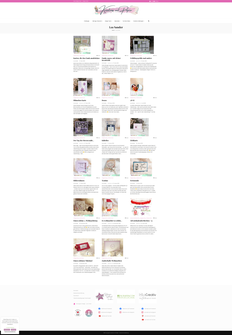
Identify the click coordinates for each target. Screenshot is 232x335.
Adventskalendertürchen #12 (141, 221)
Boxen (104, 100)
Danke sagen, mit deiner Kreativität (111, 59)
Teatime (105, 180)
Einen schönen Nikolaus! (83, 261)
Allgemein (76, 55)
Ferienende (134, 180)
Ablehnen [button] (13, 329)
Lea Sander (75, 61)
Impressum (76, 295)
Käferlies (105, 140)
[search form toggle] (148, 21)
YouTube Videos (126, 21)
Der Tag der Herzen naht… (83, 140)
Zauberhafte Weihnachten (112, 261)
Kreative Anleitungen (138, 21)
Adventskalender (134, 218)
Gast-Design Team (77, 1)
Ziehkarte (134, 140)
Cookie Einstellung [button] (10, 327)
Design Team (85, 1)
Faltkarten (82, 55)
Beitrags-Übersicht (97, 21)
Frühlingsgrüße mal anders (141, 58)
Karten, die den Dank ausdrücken (86, 58)
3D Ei (132, 100)
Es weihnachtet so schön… (112, 221)
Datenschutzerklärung (78, 293)
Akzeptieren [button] (7, 329)
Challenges (86, 21)
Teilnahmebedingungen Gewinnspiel (82, 298)
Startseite (75, 290)
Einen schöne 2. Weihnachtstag (85, 221)
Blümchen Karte (79, 100)
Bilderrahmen (78, 180)
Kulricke (81, 258)
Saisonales (116, 21)
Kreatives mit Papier (114, 332)
